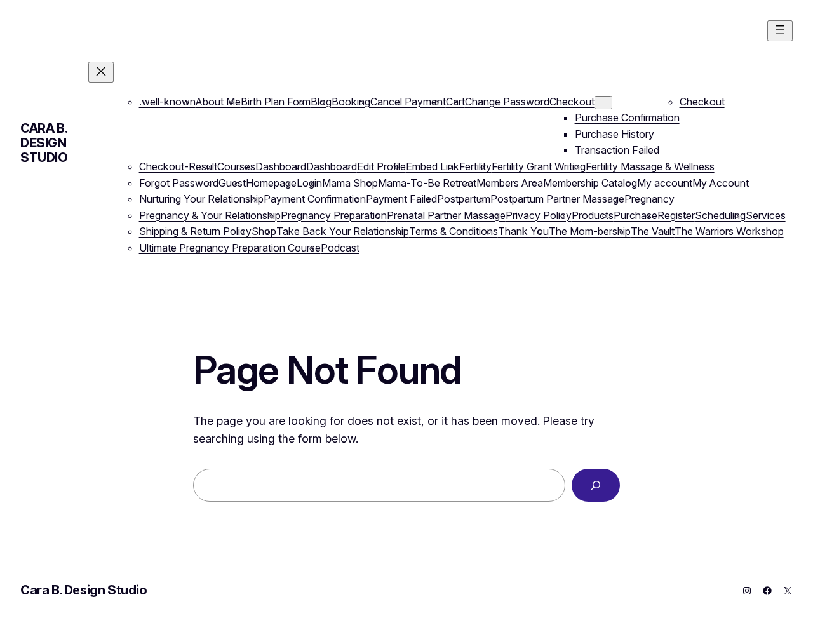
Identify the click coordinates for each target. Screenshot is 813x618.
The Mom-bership (590, 231)
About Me (218, 101)
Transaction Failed (617, 150)
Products (593, 215)
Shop (264, 231)
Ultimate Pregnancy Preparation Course (230, 247)
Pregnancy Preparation (334, 215)
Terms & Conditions (453, 231)
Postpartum (463, 198)
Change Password (507, 101)
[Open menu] (780, 30)
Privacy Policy (539, 215)
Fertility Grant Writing (539, 166)
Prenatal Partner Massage (446, 215)
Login (309, 183)
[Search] (596, 485)
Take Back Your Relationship (342, 231)
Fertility (475, 166)
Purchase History (614, 134)
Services (766, 215)
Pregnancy (649, 198)
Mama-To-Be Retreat (427, 183)
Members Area (509, 183)
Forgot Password (178, 183)
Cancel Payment (408, 101)
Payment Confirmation (315, 198)
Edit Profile (381, 166)
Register (676, 215)
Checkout (572, 101)
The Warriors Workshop (729, 231)
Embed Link (432, 166)
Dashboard (280, 166)
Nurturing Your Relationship (201, 198)
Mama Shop (350, 183)
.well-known (167, 101)
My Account (720, 183)
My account (664, 183)
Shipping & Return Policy (195, 231)
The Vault (653, 231)
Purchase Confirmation (627, 117)
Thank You (523, 231)
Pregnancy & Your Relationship (210, 215)
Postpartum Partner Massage (557, 198)
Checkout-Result (178, 166)
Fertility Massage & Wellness (650, 166)
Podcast (340, 247)
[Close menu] (101, 72)
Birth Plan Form (276, 101)
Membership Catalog (590, 183)
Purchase (635, 215)
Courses (236, 166)
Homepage (271, 183)
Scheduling (720, 215)
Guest (232, 183)
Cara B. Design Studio (44, 143)
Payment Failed (401, 198)
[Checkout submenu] (603, 102)
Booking (351, 101)
